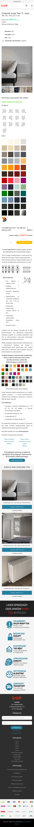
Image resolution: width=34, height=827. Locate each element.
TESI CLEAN (17, 754)
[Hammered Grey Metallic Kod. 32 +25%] (17, 213)
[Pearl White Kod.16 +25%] (23, 142)
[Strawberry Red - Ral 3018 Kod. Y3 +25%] (11, 181)
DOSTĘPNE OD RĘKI (17, 761)
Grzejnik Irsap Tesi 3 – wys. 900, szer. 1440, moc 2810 (16, 502)
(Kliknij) (9, 443)
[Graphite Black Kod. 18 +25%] (23, 207)
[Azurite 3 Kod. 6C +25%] (17, 200)
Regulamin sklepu (17, 780)
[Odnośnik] (4, 5)
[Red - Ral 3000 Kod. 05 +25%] (4, 181)
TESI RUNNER (17, 757)
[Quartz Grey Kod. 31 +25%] (11, 213)
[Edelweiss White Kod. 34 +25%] (11, 142)
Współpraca (17, 773)
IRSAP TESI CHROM (17, 752)
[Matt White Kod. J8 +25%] (17, 142)
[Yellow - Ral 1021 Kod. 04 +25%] (4, 168)
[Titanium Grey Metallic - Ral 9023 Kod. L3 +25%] (17, 155)
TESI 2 (17, 741)
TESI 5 (17, 748)
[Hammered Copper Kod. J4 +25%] (4, 174)
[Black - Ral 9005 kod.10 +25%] (11, 207)
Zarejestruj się (16, 730)
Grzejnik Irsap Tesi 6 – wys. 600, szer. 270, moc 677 (16, 588)
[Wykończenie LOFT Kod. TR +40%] (23, 213)
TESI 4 (17, 746)
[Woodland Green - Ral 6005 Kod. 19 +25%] (11, 194)
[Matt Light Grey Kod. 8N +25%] (11, 161)
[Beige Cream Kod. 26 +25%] (23, 161)
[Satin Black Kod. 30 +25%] (4, 213)
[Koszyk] (26, 5)
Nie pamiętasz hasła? (16, 733)
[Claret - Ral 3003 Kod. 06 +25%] (17, 174)
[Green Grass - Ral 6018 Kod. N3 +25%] (4, 194)
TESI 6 (17, 750)
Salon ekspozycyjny (17, 776)
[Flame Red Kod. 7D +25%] (23, 174)
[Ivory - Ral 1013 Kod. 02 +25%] (11, 148)
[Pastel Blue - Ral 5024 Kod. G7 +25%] (4, 200)
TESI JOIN (17, 759)
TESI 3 (17, 744)
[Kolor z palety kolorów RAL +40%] (4, 220)
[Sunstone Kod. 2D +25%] (4, 155)
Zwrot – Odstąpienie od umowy (17, 787)
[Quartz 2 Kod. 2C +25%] (23, 148)
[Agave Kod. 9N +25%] (17, 194)
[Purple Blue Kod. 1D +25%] (11, 187)
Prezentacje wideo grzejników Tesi (17, 769)
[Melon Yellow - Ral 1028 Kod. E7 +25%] (11, 168)
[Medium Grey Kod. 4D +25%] (23, 155)
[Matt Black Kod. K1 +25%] (17, 207)
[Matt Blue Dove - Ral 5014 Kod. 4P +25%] (11, 200)
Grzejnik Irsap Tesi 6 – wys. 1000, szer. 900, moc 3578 (16, 545)
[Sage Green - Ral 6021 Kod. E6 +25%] (23, 187)
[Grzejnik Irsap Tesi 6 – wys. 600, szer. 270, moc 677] (17, 557)
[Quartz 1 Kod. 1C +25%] (4, 148)
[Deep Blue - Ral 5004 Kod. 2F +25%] (23, 200)
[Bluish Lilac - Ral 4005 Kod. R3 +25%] (4, 187)
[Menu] (32, 6)
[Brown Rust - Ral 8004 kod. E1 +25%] (23, 168)
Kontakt (17, 794)
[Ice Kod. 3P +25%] (17, 187)
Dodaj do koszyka (24, 242)
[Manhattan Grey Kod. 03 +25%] (17, 161)
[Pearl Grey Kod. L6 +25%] (4, 161)
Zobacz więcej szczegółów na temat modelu (24, 441)
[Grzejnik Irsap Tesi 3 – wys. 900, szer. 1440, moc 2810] (17, 471)
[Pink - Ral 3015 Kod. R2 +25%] (17, 181)
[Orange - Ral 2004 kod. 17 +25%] (17, 168)
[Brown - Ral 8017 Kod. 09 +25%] (11, 174)
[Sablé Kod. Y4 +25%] (17, 148)
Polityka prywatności (17, 784)
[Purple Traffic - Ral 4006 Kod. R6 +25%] (23, 181)
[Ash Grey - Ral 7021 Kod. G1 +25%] (4, 207)
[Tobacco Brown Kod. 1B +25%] (11, 155)
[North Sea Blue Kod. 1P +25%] (23, 194)
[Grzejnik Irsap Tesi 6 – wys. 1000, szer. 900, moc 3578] (17, 514)
